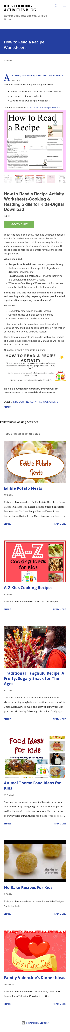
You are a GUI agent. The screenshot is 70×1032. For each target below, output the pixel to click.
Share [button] (7, 407)
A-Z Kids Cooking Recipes (28, 587)
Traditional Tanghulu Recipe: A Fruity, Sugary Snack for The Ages (34, 678)
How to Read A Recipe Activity (43, 107)
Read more (59, 523)
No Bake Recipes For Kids (28, 887)
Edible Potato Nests (23, 488)
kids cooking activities (27, 401)
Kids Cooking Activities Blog (20, 7)
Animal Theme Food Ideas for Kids (32, 785)
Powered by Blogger (37, 1022)
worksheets (50, 401)
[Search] (56, 6)
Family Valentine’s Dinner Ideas (34, 977)
